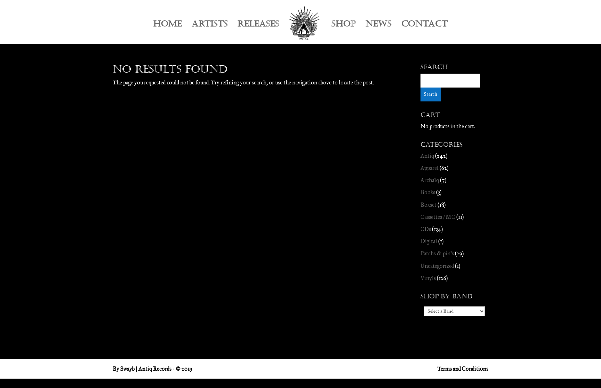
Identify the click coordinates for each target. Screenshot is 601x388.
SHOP (343, 25)
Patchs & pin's (437, 253)
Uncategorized (437, 266)
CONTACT (424, 25)
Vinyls (428, 278)
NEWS (379, 25)
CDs (425, 229)
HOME (167, 25)
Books (427, 192)
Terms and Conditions (463, 368)
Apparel (429, 168)
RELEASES (258, 25)
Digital (428, 241)
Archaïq (429, 180)
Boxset (428, 204)
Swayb (127, 368)
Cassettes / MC (437, 217)
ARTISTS (210, 25)
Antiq (427, 155)
